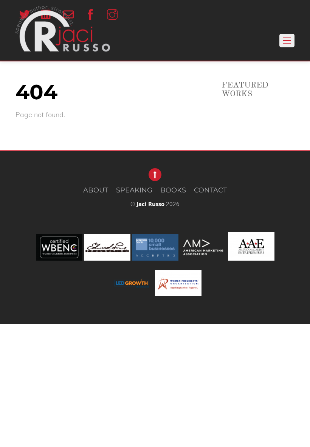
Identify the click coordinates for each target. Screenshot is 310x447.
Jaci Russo (150, 204)
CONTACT (210, 190)
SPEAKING (134, 190)
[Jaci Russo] (63, 43)
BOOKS (173, 190)
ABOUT (95, 190)
